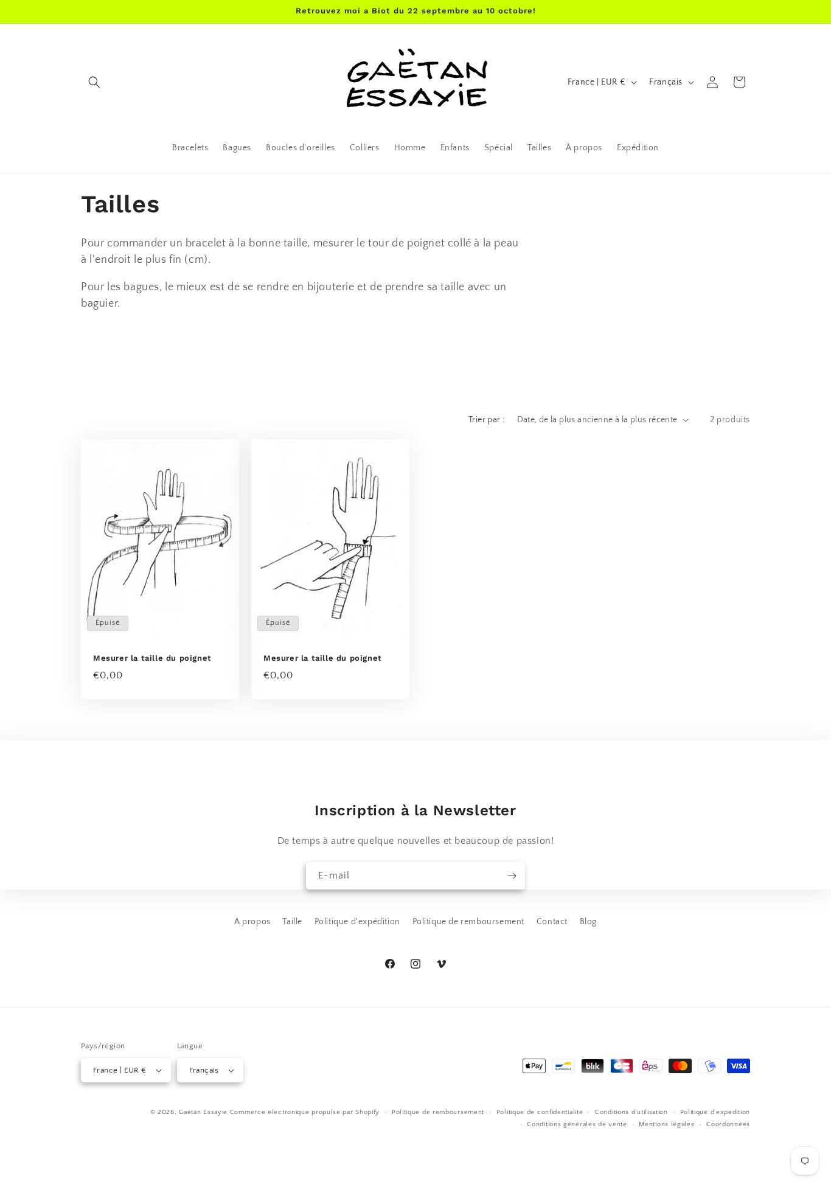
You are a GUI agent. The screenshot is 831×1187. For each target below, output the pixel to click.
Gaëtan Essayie (203, 1112)
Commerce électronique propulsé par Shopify (305, 1112)
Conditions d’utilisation (631, 1112)
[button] (94, 82)
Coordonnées (728, 1124)
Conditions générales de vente (577, 1124)
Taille (292, 922)
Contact (552, 922)
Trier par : (486, 420)
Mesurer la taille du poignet (152, 658)
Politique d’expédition (715, 1112)
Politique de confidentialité (539, 1112)
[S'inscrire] (511, 875)
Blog (588, 922)
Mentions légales (666, 1124)
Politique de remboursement (468, 922)
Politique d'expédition (357, 922)
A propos (252, 922)
